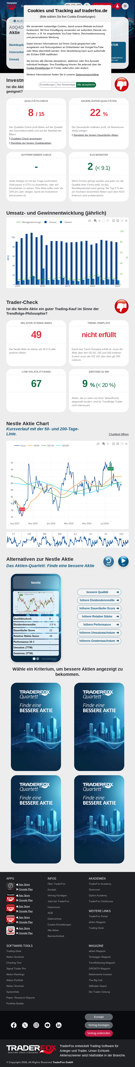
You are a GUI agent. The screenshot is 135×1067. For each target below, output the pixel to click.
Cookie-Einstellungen (38, 68)
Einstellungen (47, 84)
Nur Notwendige (66, 84)
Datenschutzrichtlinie (87, 74)
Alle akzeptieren (86, 84)
